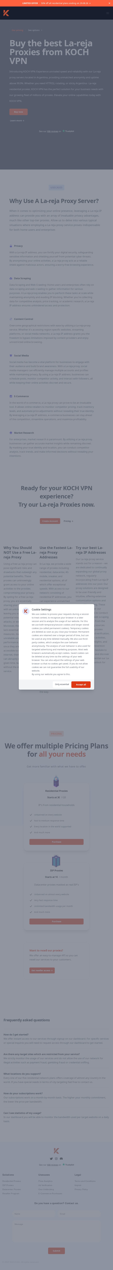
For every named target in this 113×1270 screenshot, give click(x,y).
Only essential (62, 684)
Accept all (81, 684)
